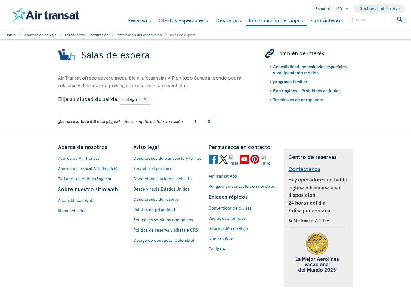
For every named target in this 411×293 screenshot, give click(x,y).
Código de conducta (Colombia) (163, 240)
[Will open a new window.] (213, 160)
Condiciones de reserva (156, 199)
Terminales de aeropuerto (298, 99)
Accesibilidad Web (75, 200)
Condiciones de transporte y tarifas (167, 158)
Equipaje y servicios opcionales (163, 219)
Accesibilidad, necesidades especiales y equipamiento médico (310, 69)
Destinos (226, 20)
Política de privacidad (154, 209)
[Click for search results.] (400, 19)
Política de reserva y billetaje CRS (165, 230)
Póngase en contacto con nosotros (242, 186)
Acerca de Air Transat (78, 158)
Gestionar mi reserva (380, 8)
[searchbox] (377, 19)
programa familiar (290, 81)
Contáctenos (327, 20)
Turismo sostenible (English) (84, 178)
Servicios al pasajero (152, 168)
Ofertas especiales (181, 20)
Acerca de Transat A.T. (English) (87, 168)
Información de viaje (273, 20)
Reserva (136, 20)
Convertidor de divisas (230, 208)
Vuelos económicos (227, 218)
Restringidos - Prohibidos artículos (306, 90)
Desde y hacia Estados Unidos (161, 189)
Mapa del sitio (71, 210)
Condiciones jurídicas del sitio (162, 178)
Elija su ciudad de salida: (88, 97)
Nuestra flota (221, 238)
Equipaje (217, 249)
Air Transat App (223, 176)
